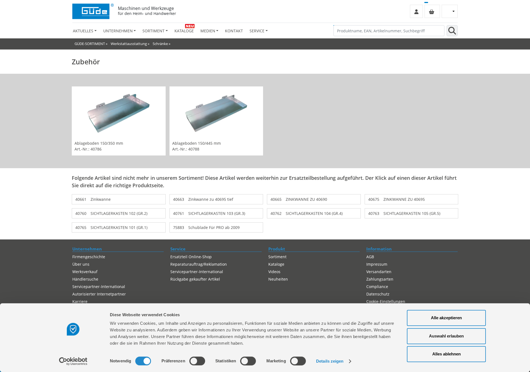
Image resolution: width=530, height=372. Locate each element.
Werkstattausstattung (129, 43)
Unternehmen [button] (118, 30)
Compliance (377, 286)
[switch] (197, 361)
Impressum (376, 264)
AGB (370, 256)
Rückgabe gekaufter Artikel (195, 279)
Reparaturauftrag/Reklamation (198, 264)
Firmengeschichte (88, 256)
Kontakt (234, 30)
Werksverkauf (84, 271)
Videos (274, 271)
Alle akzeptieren (446, 317)
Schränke (160, 43)
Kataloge (184, 30)
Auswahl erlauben (446, 336)
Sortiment (277, 256)
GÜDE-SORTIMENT (90, 43)
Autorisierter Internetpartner (99, 294)
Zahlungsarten (379, 279)
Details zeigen (329, 361)
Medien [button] (207, 30)
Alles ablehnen (446, 354)
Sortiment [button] (153, 30)
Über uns (80, 264)
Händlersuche (85, 279)
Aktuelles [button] (83, 30)
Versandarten (378, 271)
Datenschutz (377, 294)
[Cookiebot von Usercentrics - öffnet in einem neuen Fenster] (73, 361)
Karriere (80, 301)
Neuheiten (278, 279)
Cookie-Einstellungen (385, 301)
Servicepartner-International (98, 286)
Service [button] (257, 30)
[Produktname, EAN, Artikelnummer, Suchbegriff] (452, 30)
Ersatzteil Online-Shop (191, 256)
